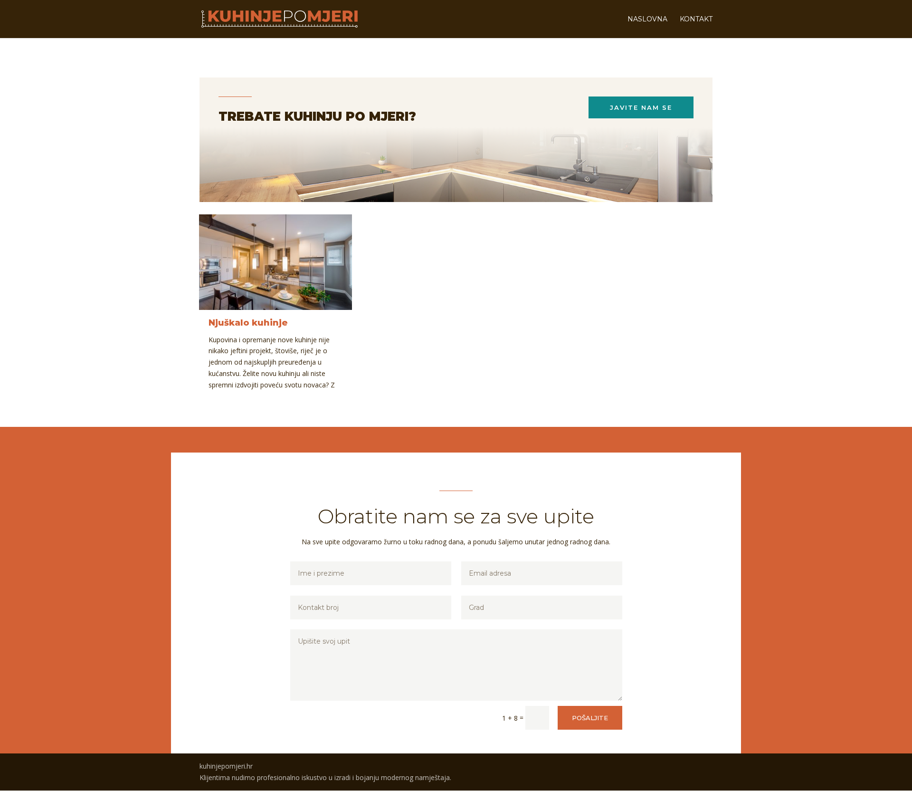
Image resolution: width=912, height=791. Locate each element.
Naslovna (647, 19)
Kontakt (696, 19)
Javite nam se (641, 107)
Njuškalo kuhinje (248, 323)
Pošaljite (590, 718)
